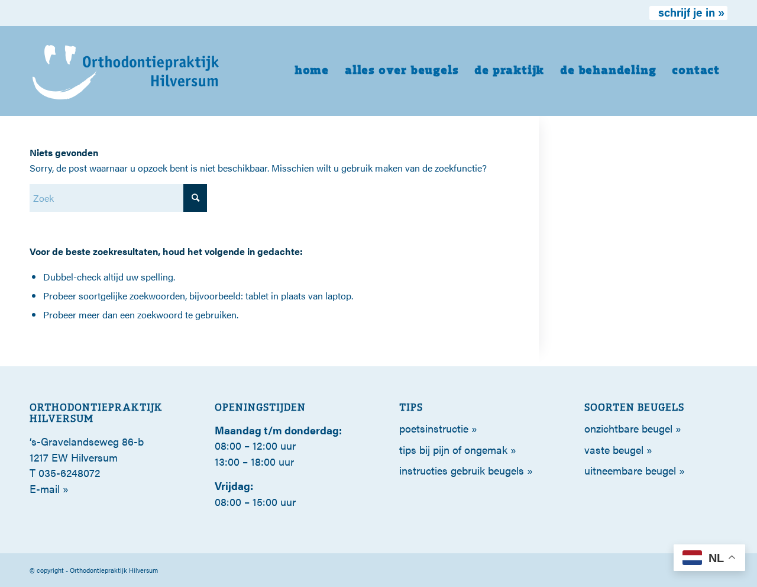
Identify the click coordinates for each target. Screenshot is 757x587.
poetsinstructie (433, 428)
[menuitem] (688, 13)
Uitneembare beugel (630, 470)
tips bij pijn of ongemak (453, 449)
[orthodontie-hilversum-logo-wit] (126, 71)
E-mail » (49, 488)
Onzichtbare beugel (628, 428)
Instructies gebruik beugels (461, 470)
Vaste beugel (613, 449)
